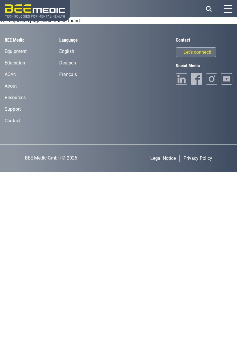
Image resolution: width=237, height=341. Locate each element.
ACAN (10, 74)
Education (15, 63)
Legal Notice (163, 158)
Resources (15, 97)
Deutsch (67, 63)
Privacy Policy (198, 158)
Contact (13, 120)
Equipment (16, 51)
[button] (208, 9)
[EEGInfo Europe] (35, 10)
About (11, 86)
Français (68, 74)
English (66, 51)
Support (13, 109)
